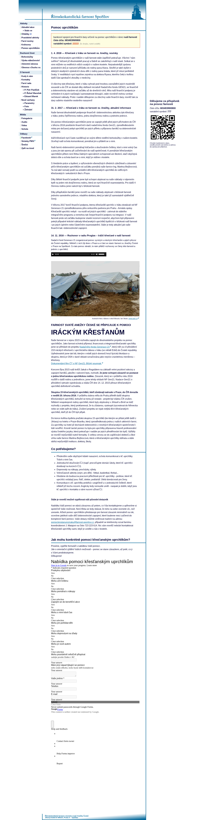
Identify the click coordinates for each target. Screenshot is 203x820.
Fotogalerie (26, 118)
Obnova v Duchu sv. (31, 67)
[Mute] (97, 254)
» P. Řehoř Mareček (32, 93)
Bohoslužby (27, 57)
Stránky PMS (27, 141)
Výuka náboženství (30, 60)
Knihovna (26, 45)
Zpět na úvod (27, 148)
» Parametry (28, 103)
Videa (24, 125)
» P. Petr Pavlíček (31, 90)
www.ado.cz (133, 319)
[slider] (102, 254)
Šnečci (24, 145)
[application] (78, 254)
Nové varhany (28, 100)
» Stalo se (27, 30)
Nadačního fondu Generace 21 (95, 347)
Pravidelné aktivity (30, 38)
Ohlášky (25, 34)
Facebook (26, 138)
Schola (24, 129)
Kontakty (25, 80)
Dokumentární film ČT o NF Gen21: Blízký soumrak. (76, 363)
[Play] (53, 254)
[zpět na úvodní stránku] (94, 9)
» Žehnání (27, 110)
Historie (25, 87)
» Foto (26, 106)
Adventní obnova (29, 64)
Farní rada (26, 83)
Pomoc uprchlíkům (30, 48)
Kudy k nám (27, 76)
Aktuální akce (27, 27)
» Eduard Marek (30, 96)
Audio (24, 122)
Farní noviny (27, 41)
